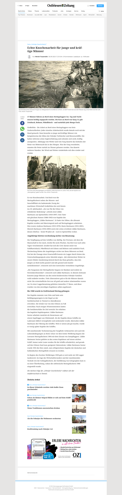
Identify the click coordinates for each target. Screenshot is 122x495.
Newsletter (34, 5)
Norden (71, 15)
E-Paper (27, 5)
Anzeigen (68, 11)
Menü (20, 6)
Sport (84, 15)
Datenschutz (40, 488)
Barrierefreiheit (57, 488)
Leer (45, 15)
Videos (30, 11)
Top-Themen (21, 15)
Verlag (83, 11)
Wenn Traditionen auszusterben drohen (43, 408)
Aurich (59, 15)
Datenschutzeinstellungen (81, 488)
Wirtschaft (91, 15)
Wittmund (78, 15)
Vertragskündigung (67, 488)
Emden (65, 15)
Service (76, 11)
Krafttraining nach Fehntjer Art (40, 429)
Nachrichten (21, 11)
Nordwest (30, 15)
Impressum (48, 488)
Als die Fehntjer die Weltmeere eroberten (44, 418)
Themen (37, 11)
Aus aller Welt (38, 15)
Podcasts (55, 11)
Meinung (99, 15)
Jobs (62, 11)
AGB (35, 488)
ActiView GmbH (69, 490)
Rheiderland (52, 15)
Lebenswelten (46, 11)
